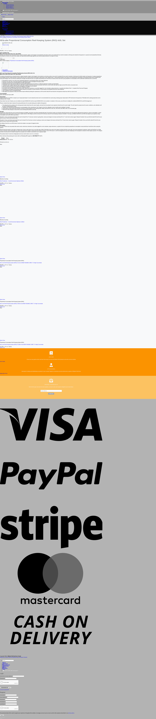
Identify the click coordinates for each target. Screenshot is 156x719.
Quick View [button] (2, 176)
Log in (10, 687)
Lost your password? (4, 689)
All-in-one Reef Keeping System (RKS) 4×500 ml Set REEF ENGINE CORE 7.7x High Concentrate (21, 303)
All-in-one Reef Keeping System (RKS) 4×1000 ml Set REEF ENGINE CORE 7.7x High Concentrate (21, 344)
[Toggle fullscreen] (1, 717)
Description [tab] (5, 70)
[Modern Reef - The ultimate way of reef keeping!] (6, 14)
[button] (3, 16)
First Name (2, 701)
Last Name (2, 704)
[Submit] (2, 20)
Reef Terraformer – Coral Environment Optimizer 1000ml (12, 221)
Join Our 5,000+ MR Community (11, 10)
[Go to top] (0, 658)
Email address (3, 697)
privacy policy (71, 713)
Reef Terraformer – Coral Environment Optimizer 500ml (12, 181)
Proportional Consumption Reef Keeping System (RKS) (18, 37)
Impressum (2, 657)
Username (2, 695)
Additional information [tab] (7, 71)
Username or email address (6, 676)
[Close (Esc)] (4, 717)
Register (1, 715)
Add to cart (2, 59)
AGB (6, 657)
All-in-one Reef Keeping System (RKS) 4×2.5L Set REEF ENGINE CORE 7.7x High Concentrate (21, 262)
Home (1, 37)
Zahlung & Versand (23, 657)
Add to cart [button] (2, 184)
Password (2, 678)
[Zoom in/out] (0, 717)
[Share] (2, 717)
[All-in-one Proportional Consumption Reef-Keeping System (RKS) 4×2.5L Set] (5, 48)
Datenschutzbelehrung (13, 657)
